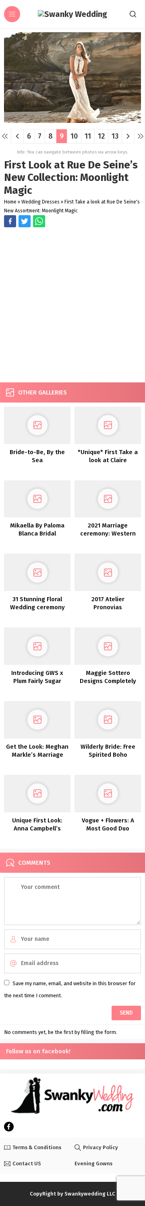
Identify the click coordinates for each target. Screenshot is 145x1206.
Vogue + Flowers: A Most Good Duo (108, 824)
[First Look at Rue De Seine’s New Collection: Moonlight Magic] (72, 120)
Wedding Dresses (40, 202)
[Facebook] (9, 1126)
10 (74, 136)
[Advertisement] (72, 305)
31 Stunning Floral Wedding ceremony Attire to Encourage (37, 607)
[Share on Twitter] (39, 221)
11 (88, 136)
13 (115, 136)
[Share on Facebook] (10, 221)
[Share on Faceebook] (25, 221)
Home (10, 202)
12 (101, 136)
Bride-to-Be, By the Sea (37, 456)
